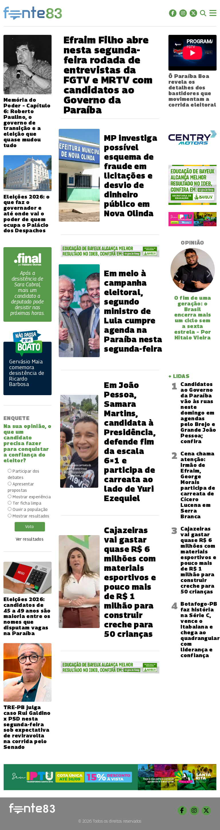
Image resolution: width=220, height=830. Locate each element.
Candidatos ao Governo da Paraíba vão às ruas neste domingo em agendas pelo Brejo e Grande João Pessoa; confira (198, 412)
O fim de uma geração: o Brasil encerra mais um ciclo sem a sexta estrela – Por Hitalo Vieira (192, 318)
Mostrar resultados (31, 515)
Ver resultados (30, 539)
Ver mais (192, 679)
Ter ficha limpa (27, 503)
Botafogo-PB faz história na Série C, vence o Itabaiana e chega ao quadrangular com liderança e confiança (200, 629)
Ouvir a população (30, 509)
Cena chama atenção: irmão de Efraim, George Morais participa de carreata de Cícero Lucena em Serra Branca (197, 485)
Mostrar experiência (32, 496)
